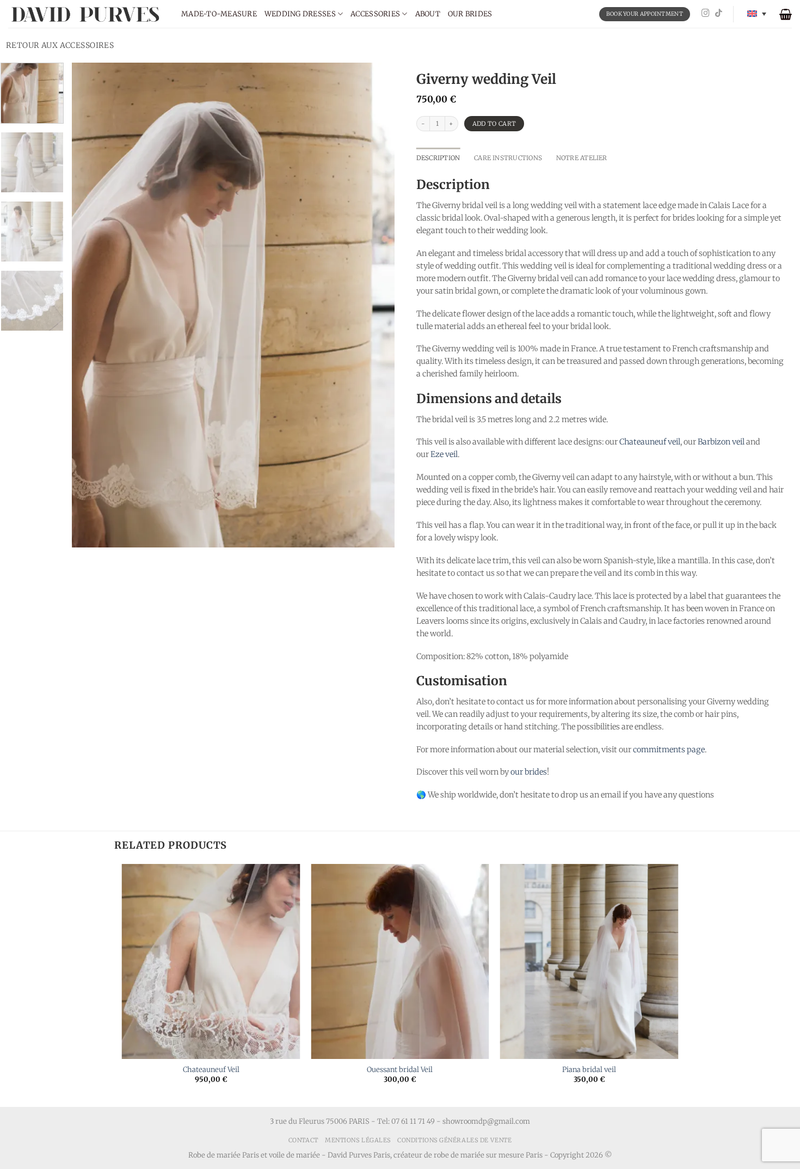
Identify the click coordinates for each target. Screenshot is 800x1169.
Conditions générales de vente (454, 1140)
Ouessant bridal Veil (400, 1070)
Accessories (375, 14)
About (427, 14)
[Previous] (92, 305)
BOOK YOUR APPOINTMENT (644, 13)
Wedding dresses (300, 14)
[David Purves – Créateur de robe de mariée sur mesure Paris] (86, 14)
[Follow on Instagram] (705, 13)
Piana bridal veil (589, 1070)
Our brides (470, 14)
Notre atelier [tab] (581, 158)
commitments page (669, 749)
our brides (528, 772)
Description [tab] (438, 158)
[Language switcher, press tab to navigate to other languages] (757, 14)
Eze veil (444, 454)
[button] (785, 14)
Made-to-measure (219, 14)
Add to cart (494, 123)
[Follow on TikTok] (719, 13)
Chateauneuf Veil (211, 1070)
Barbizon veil (721, 442)
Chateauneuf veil (649, 442)
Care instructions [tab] (508, 158)
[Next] (374, 305)
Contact (303, 1140)
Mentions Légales (358, 1140)
